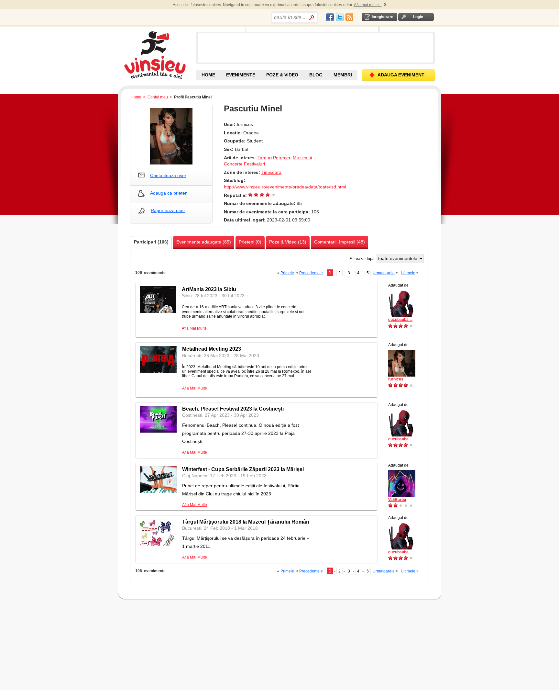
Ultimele (408, 273)
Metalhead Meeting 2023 (211, 349)
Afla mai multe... (368, 5)
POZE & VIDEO (282, 74)
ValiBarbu (397, 499)
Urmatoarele (384, 273)
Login (418, 17)
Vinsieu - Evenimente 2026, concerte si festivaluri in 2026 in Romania (159, 55)
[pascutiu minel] (171, 136)
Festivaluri (254, 163)
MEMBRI (343, 74)
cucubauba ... (400, 319)
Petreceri (282, 157)
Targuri (265, 157)
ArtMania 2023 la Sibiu (209, 289)
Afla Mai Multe (194, 328)
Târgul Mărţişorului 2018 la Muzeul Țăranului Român (245, 522)
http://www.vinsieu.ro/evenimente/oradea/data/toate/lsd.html (285, 186)
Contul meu (158, 97)
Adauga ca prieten (169, 193)
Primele (287, 273)
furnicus (395, 379)
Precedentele (311, 273)
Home (136, 97)
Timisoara (271, 172)
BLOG (316, 74)
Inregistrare (382, 17)
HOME (208, 74)
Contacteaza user (168, 175)
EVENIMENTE (240, 74)
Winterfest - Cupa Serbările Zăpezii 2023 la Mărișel (243, 469)
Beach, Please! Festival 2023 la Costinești (233, 409)
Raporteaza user (168, 210)
